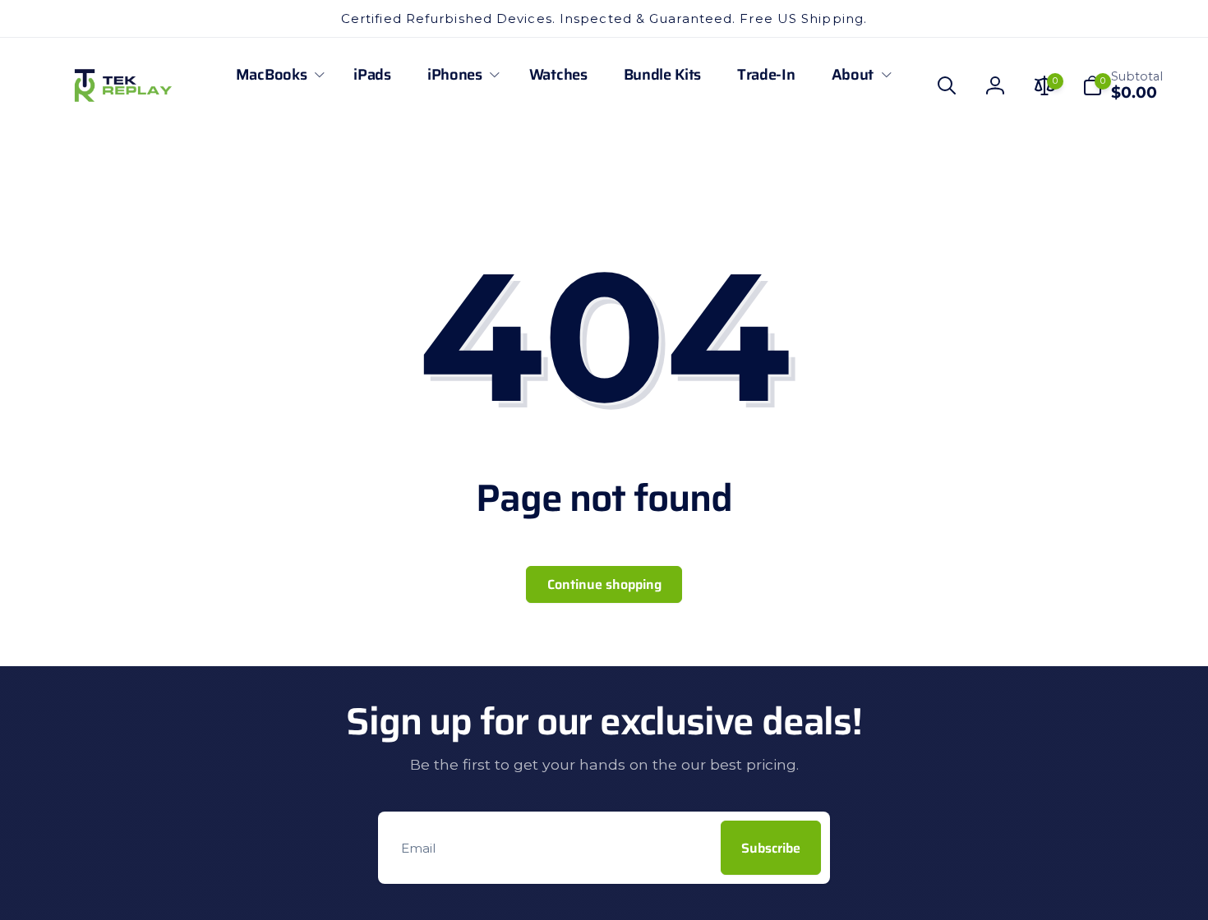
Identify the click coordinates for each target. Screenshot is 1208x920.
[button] (276, 75)
